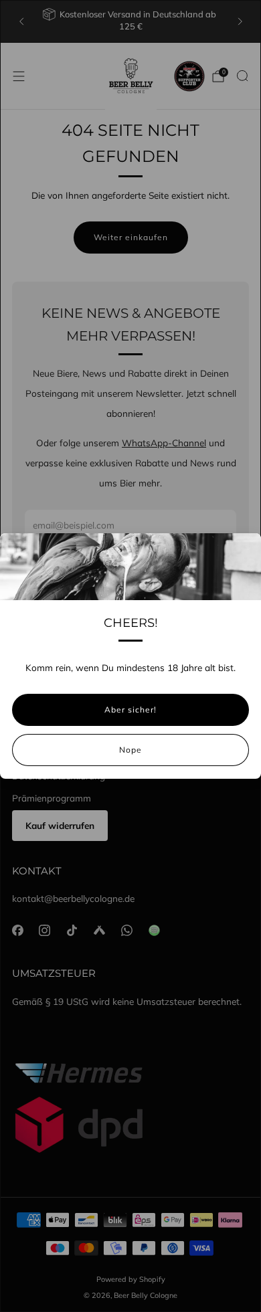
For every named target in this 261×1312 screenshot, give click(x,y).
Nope (130, 750)
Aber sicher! (130, 710)
